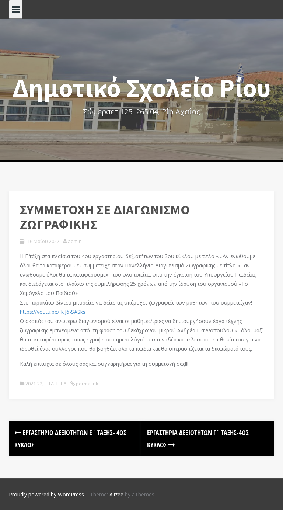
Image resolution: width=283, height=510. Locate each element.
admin (75, 241)
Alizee (116, 494)
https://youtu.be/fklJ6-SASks (52, 311)
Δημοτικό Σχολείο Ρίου (142, 88)
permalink (86, 383)
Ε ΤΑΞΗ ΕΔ (56, 383)
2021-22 (33, 383)
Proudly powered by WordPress (46, 494)
